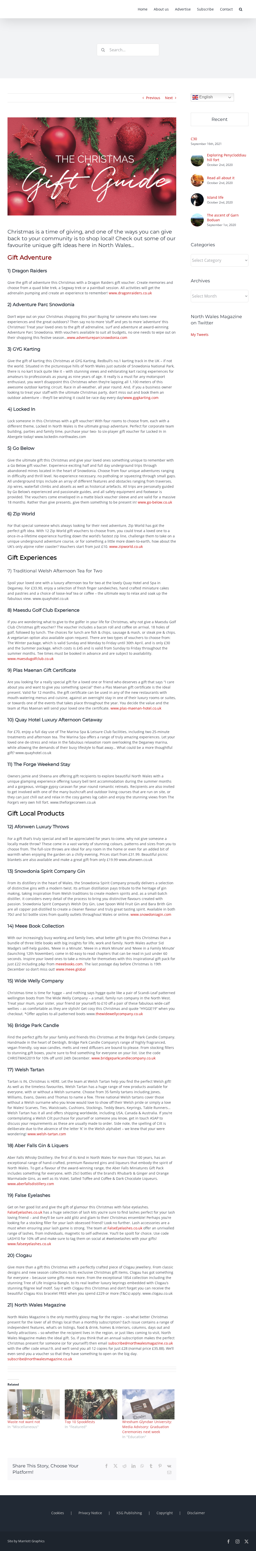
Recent (220, 119)
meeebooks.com (69, 964)
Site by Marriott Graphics (26, 1541)
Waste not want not (24, 1421)
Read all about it (220, 177)
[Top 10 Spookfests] (91, 1404)
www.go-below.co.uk (155, 502)
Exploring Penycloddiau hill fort (226, 157)
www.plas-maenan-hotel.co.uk (135, 708)
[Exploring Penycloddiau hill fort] (197, 156)
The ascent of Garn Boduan (223, 217)
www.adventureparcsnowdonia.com (97, 337)
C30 (194, 138)
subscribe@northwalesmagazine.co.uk (140, 1343)
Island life (215, 197)
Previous (153, 97)
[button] (240, 9)
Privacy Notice (90, 1512)
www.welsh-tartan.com (47, 1134)
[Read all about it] (197, 176)
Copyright (164, 1512)
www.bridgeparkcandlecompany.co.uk (124, 1058)
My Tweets (199, 334)
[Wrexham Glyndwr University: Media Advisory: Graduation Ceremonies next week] (148, 1404)
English (205, 97)
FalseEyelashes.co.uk (25, 1212)
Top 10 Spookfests (80, 1421)
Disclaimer (196, 1512)
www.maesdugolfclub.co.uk (31, 658)
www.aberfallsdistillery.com (31, 1183)
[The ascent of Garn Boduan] (197, 216)
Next (169, 97)
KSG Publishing (129, 1512)
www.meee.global (71, 969)
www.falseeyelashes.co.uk (29, 1243)
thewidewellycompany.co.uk (119, 1013)
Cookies (57, 1512)
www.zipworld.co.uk (125, 546)
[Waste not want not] (34, 1404)
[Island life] (197, 195)
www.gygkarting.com (141, 397)
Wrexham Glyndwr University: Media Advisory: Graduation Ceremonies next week (147, 1426)
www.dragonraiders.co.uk (130, 293)
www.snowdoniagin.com (150, 914)
